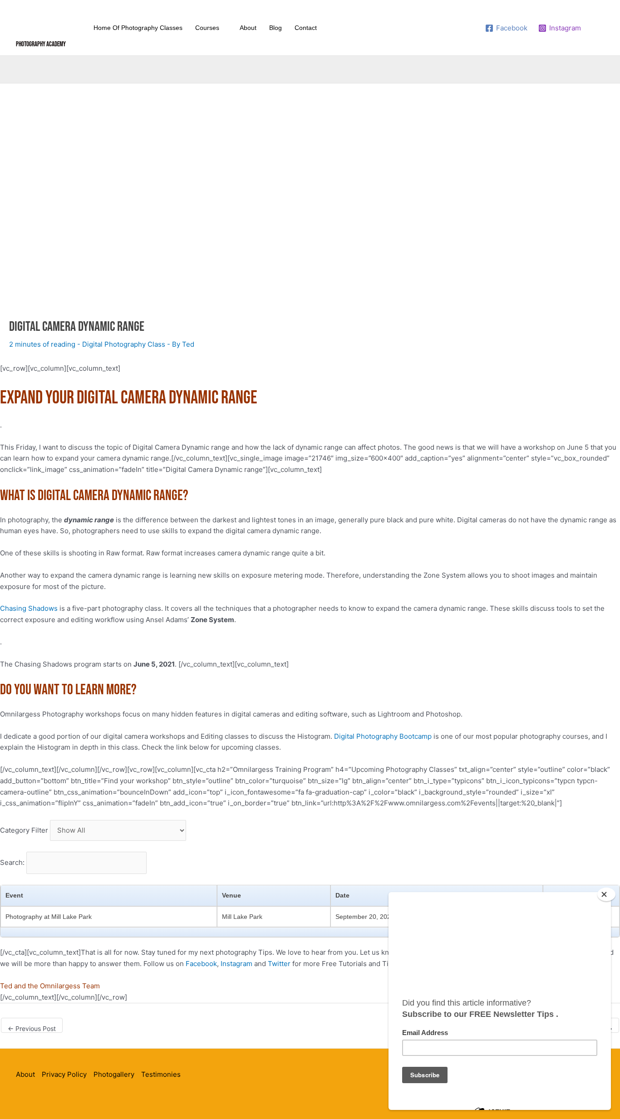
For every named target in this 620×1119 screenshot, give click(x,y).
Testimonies (161, 1074)
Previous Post (32, 1028)
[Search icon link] (598, 28)
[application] (223, 28)
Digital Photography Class (123, 344)
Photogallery (113, 1074)
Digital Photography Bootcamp (383, 736)
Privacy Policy (64, 1074)
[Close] (606, 894)
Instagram (236, 963)
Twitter (279, 963)
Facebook (201, 963)
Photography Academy (41, 44)
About (25, 1074)
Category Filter (24, 830)
